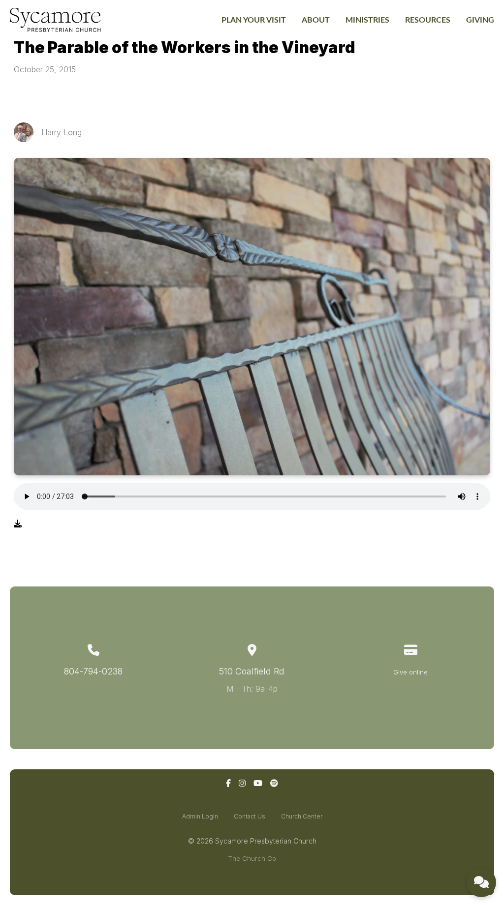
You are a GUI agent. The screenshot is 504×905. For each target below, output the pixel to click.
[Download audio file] (18, 523)
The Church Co (252, 858)
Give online (410, 672)
